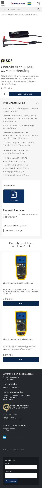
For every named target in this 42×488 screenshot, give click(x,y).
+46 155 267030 (8, 417)
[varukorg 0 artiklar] (38, 3)
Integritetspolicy (9, 428)
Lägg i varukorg (25, 94)
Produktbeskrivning (14, 102)
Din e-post (8, 471)
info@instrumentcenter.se (13, 419)
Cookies (6, 430)
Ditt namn (8, 463)
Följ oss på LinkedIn (14, 437)
